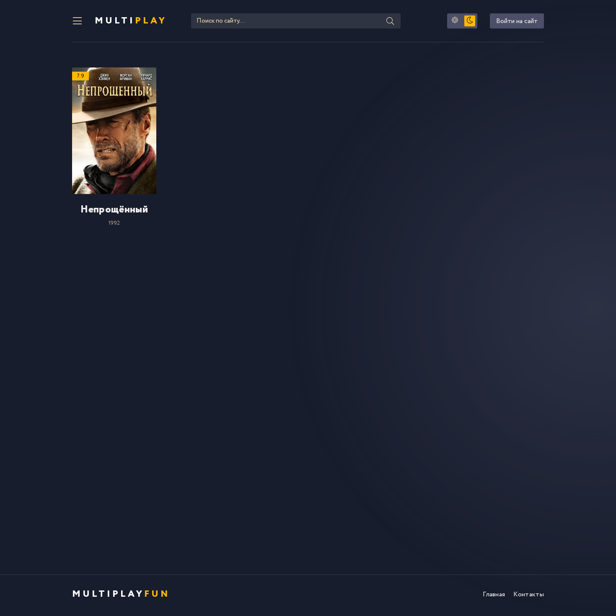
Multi (131, 21)
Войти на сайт (517, 21)
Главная (494, 594)
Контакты (528, 594)
